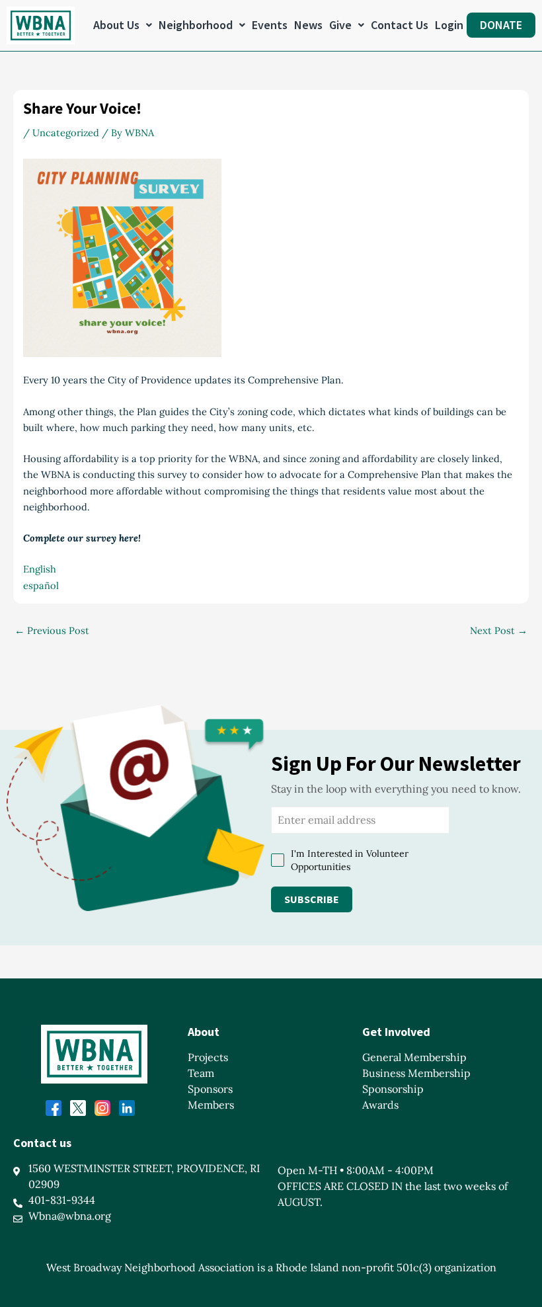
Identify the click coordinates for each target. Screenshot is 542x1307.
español (41, 585)
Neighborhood (196, 24)
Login (449, 24)
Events (270, 24)
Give (340, 24)
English (39, 569)
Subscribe (311, 899)
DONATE (501, 24)
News (308, 24)
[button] (122, 25)
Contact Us (399, 24)
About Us (116, 24)
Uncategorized (65, 132)
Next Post (498, 631)
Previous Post (52, 631)
